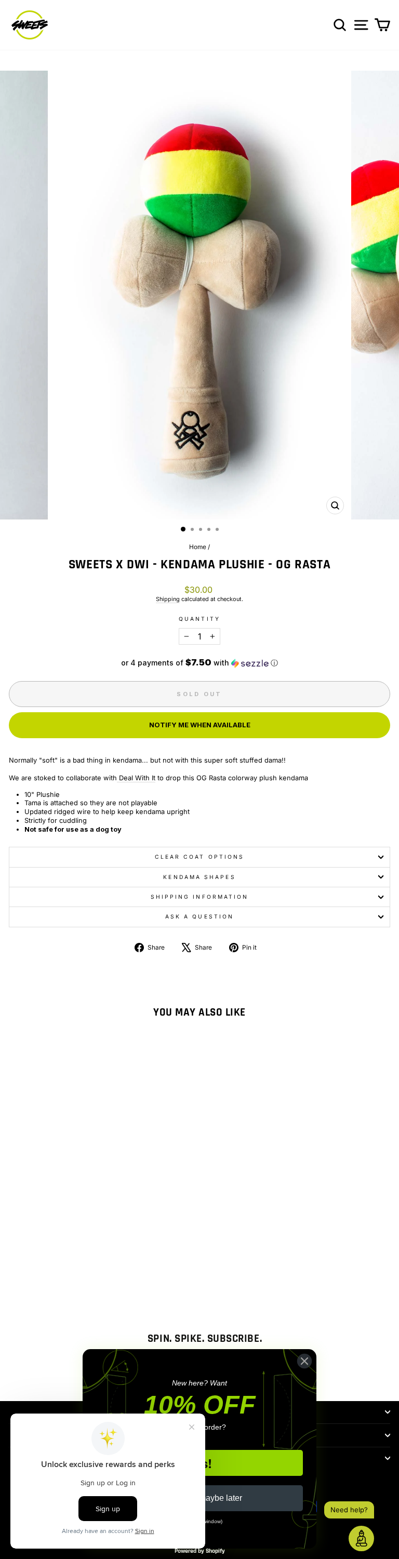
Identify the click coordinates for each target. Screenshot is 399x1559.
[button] (199, 663)
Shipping (168, 599)
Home (197, 547)
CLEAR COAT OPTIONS (200, 857)
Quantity (199, 619)
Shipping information (200, 897)
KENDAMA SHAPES (199, 877)
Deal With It (136, 778)
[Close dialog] (304, 1361)
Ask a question (199, 916)
